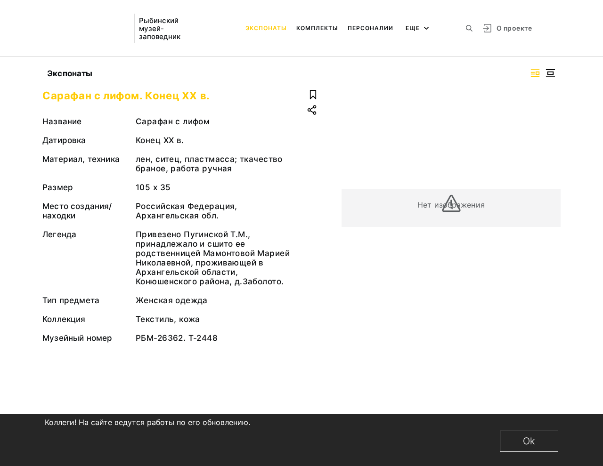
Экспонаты (266, 28)
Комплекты (317, 28)
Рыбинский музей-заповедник (159, 28)
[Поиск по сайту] (469, 28)
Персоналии (370, 28)
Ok (529, 441)
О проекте (514, 28)
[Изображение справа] (535, 73)
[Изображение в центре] (550, 73)
